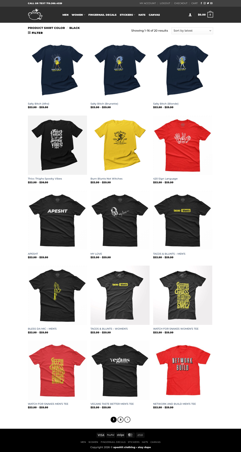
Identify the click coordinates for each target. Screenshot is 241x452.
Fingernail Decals (102, 14)
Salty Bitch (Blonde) (166, 103)
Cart (194, 3)
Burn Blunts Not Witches (106, 178)
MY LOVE (96, 253)
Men (65, 14)
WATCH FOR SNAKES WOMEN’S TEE (175, 328)
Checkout (181, 3)
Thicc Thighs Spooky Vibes (45, 178)
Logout (165, 3)
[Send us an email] (211, 3)
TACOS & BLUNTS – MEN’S (169, 253)
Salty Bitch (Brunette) (104, 103)
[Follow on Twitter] (208, 3)
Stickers (126, 14)
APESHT (33, 253)
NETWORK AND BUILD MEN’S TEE (174, 403)
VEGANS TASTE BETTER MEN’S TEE (112, 403)
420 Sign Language (165, 178)
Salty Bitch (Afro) (38, 103)
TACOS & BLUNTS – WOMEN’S (109, 328)
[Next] (127, 420)
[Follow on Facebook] (201, 3)
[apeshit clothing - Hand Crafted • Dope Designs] (42, 15)
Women (77, 14)
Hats (142, 14)
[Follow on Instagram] (205, 3)
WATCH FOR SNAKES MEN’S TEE (48, 403)
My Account (148, 3)
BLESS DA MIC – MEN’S (42, 328)
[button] (190, 15)
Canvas (154, 14)
